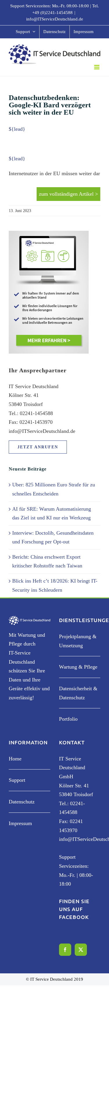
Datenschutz (22, 802)
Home (15, 759)
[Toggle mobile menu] (97, 67)
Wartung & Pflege (78, 667)
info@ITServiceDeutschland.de (54, 19)
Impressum (20, 823)
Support (17, 780)
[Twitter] (81, 950)
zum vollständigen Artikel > (68, 194)
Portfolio (68, 719)
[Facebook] (65, 950)
